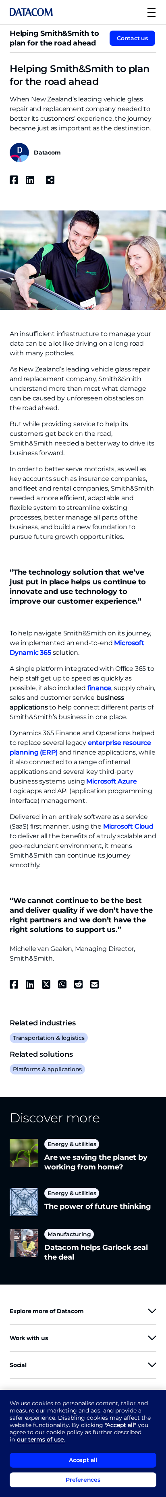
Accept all (83, 1460)
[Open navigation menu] (151, 12)
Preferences (83, 1479)
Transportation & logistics (49, 1037)
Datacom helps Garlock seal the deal (96, 1252)
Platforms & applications (47, 1069)
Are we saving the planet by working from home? (95, 1162)
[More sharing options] (50, 180)
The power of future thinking (97, 1206)
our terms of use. (41, 1439)
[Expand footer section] (152, 1311)
